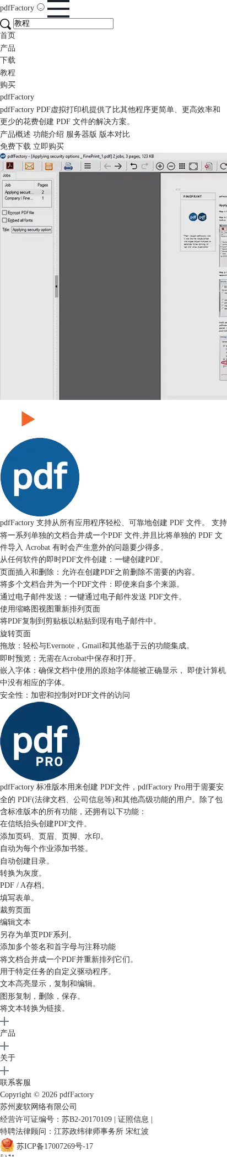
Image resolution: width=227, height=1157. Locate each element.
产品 (7, 48)
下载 (7, 60)
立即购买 (48, 146)
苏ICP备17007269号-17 (55, 1147)
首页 (7, 35)
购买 (7, 85)
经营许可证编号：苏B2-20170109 (56, 1119)
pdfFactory (18, 8)
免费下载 (15, 146)
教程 (7, 73)
